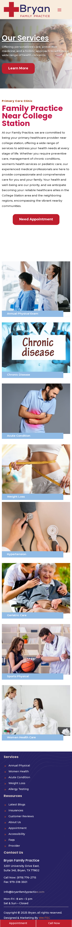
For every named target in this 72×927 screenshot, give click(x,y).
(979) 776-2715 (26, 877)
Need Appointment (36, 219)
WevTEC (44, 917)
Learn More (18, 68)
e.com (24, 892)
